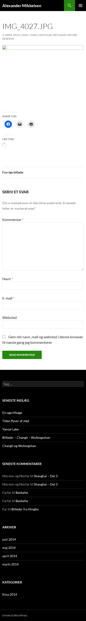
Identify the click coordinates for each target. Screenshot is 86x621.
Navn (7, 279)
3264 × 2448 (29, 35)
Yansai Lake (10, 429)
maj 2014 (9, 548)
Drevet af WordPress (14, 615)
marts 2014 (10, 564)
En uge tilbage (12, 413)
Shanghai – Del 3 (46, 476)
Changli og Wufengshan (19, 446)
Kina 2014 (9, 594)
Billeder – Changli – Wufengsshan (26, 437)
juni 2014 (9, 539)
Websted (9, 317)
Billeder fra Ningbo (25, 509)
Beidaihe (22, 492)
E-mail (8, 298)
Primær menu (80, 5)
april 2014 (9, 556)
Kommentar (12, 219)
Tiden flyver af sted (15, 421)
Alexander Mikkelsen (21, 5)
